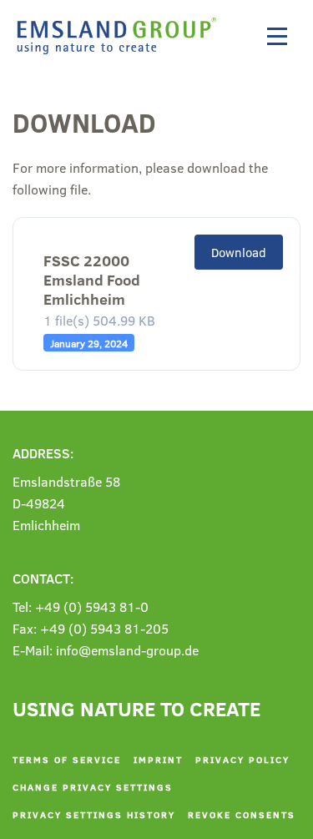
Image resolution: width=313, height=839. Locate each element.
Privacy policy (242, 759)
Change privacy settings (93, 787)
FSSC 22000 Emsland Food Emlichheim (91, 272)
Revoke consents (241, 814)
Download (238, 252)
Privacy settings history (94, 814)
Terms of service (67, 759)
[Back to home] (121, 36)
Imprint (158, 759)
